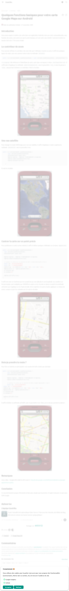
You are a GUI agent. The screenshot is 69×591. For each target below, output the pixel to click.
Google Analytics (11, 579)
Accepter (8, 587)
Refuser (18, 587)
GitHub (8, 583)
